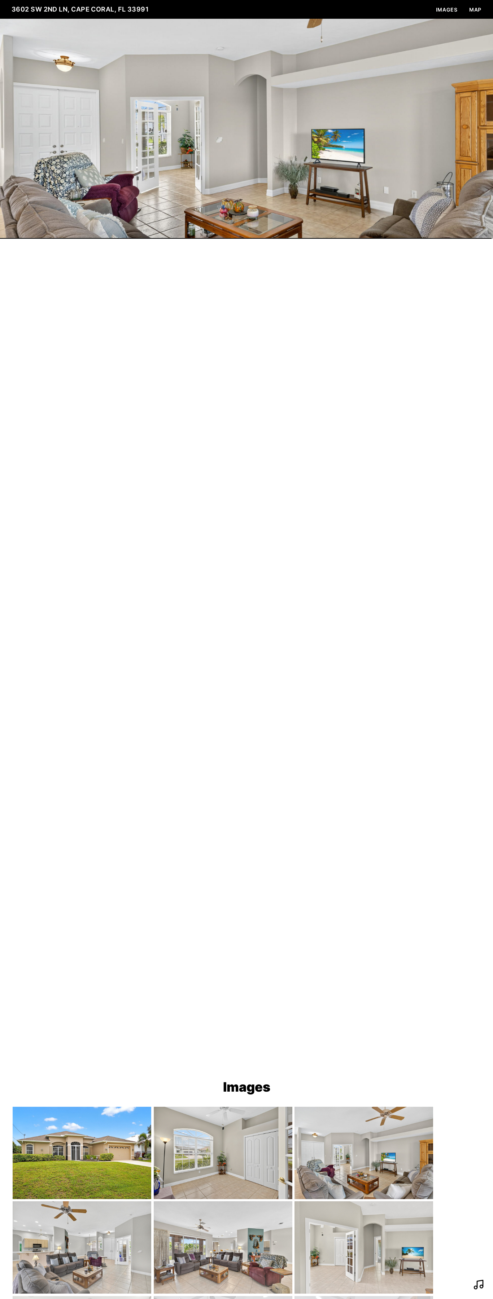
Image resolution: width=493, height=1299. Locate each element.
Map (475, 9)
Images (447, 9)
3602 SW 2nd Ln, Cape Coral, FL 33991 (80, 9)
